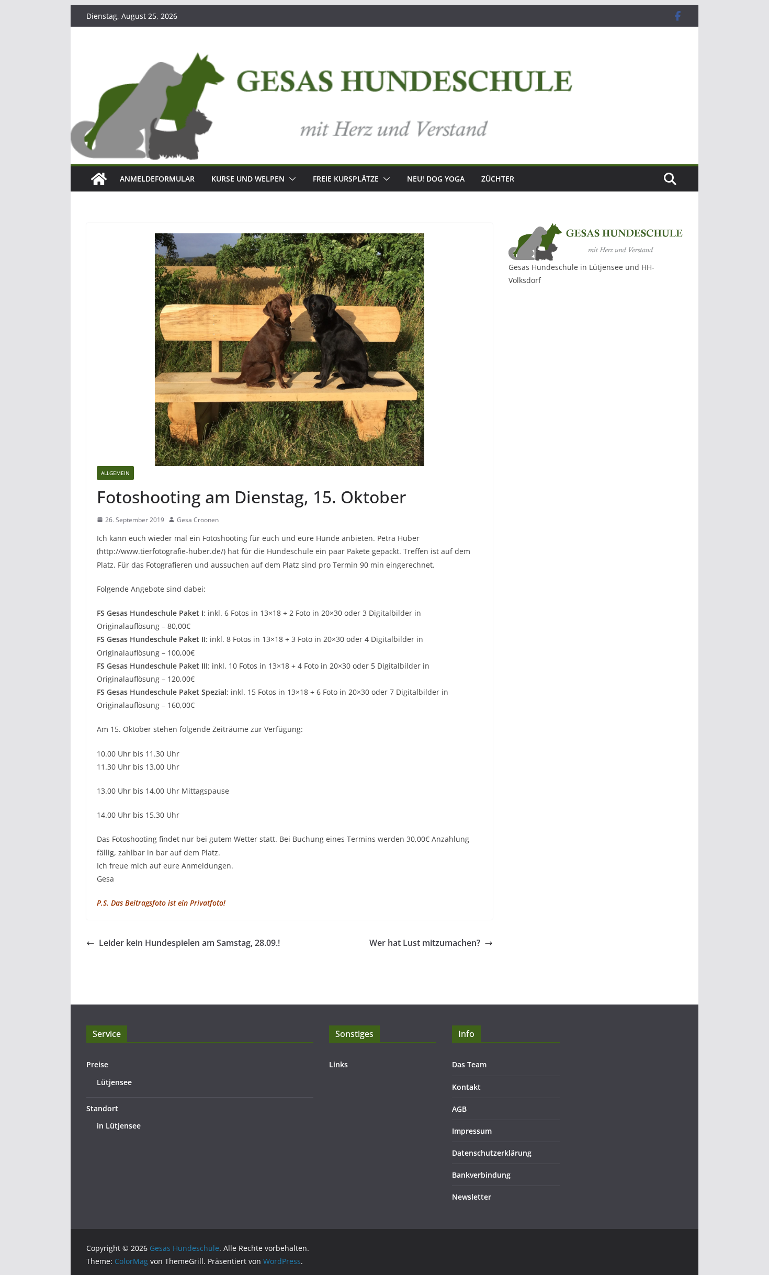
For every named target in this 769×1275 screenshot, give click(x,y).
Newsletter (471, 1197)
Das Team (469, 1064)
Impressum (472, 1131)
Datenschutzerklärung (491, 1153)
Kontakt (466, 1087)
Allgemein (115, 473)
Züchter (497, 179)
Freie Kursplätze (346, 179)
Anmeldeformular (157, 179)
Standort (102, 1108)
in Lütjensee (119, 1126)
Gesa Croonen (198, 519)
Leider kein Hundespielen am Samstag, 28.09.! (189, 943)
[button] (290, 179)
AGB (459, 1109)
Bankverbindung (481, 1175)
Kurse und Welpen (248, 179)
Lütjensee (114, 1082)
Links (338, 1064)
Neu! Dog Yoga (436, 179)
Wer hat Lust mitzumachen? (424, 943)
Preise (97, 1064)
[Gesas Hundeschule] (98, 178)
